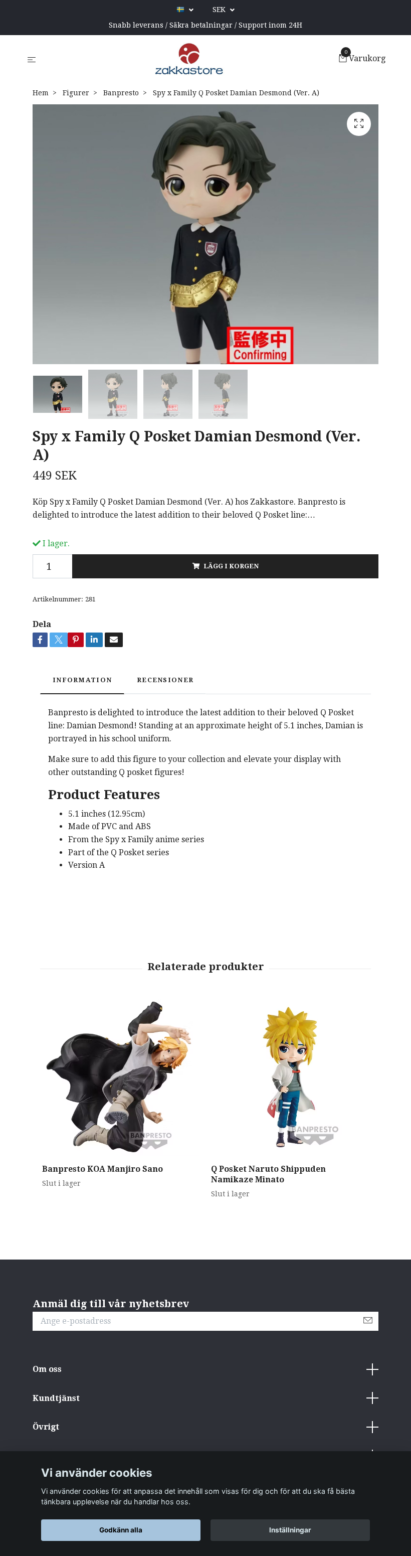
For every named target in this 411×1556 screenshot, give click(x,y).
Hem (41, 93)
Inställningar (290, 1530)
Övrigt (46, 1427)
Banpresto (121, 93)
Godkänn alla (120, 1530)
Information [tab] (82, 680)
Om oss (47, 1369)
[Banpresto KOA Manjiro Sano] (120, 1077)
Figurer (76, 93)
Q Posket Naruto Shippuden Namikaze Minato (268, 1174)
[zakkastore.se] (189, 59)
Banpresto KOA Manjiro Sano (102, 1169)
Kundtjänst (56, 1398)
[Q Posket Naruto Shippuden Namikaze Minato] (289, 1077)
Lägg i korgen (231, 566)
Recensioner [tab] (165, 680)
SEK (220, 10)
